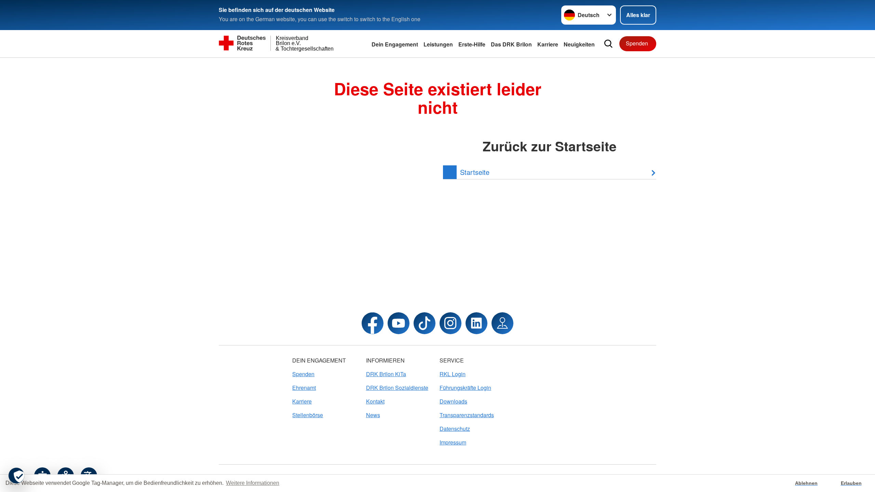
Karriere (547, 44)
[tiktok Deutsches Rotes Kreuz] (424, 323)
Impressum (453, 442)
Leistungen (438, 44)
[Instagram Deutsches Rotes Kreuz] (450, 323)
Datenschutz (455, 429)
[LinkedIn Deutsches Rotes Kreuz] (476, 323)
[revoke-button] (16, 475)
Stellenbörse (307, 415)
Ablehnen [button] (806, 483)
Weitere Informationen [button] (252, 483)
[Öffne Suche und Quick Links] (608, 43)
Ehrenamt (304, 388)
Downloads (453, 401)
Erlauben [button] (851, 483)
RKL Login (453, 374)
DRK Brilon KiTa (386, 374)
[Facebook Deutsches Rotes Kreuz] (372, 323)
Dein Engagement (395, 44)
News (373, 415)
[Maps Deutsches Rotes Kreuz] (502, 323)
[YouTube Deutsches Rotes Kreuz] (398, 323)
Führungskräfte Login (465, 388)
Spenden (637, 43)
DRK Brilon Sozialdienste (397, 388)
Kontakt (375, 401)
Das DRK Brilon (511, 44)
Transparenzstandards (467, 415)
